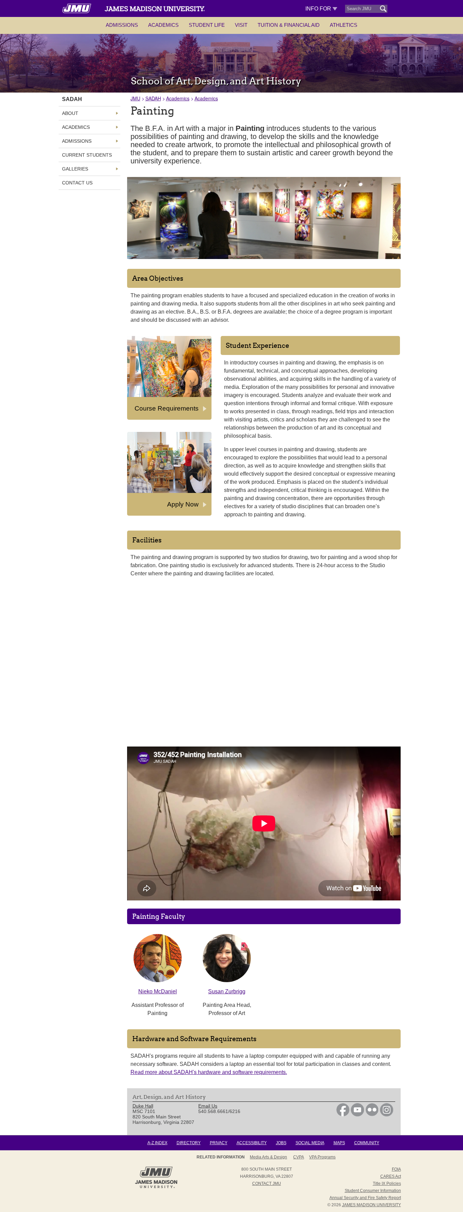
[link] (342, 1114)
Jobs (281, 1142)
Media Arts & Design (268, 1157)
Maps (339, 1142)
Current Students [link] (87, 155)
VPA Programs (322, 1157)
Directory (189, 1142)
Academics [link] (76, 127)
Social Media (310, 1142)
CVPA (298, 1157)
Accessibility (252, 1142)
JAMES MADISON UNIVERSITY (371, 1205)
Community (366, 1142)
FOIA (396, 1169)
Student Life (207, 25)
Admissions (122, 25)
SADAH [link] (72, 99)
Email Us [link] (207, 1106)
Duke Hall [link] (143, 1106)
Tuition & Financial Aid (289, 25)
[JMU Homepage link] (156, 1187)
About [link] (70, 113)
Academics (163, 25)
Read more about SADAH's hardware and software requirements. (208, 1072)
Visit (241, 25)
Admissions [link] (77, 141)
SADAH (153, 98)
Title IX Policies (387, 1183)
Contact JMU (266, 1183)
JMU (135, 98)
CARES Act (390, 1176)
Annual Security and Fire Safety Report (365, 1197)
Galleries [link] (75, 169)
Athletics (343, 25)
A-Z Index (157, 1142)
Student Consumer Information (373, 1190)
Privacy (218, 1142)
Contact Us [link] (77, 182)
